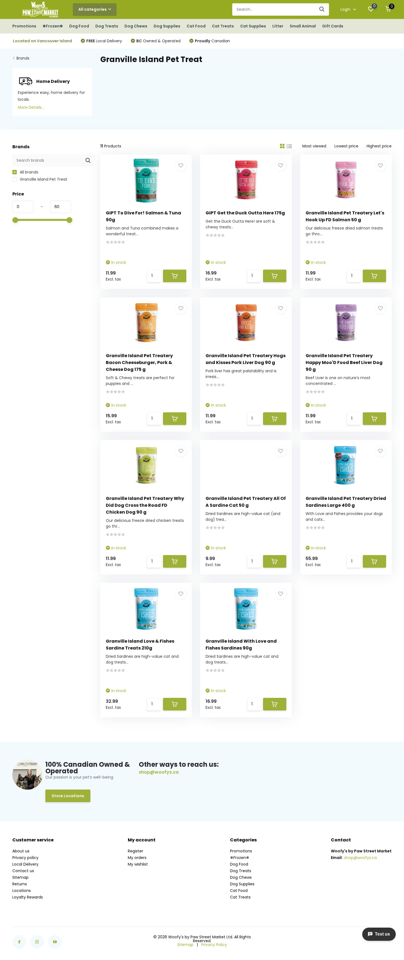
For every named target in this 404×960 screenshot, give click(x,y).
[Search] (322, 9)
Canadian (212, 41)
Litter (277, 26)
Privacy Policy (214, 944)
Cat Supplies (253, 26)
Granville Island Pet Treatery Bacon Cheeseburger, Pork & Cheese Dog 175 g (139, 362)
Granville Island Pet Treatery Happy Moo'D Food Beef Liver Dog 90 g (344, 362)
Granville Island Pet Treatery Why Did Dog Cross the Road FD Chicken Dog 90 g (145, 505)
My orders (137, 857)
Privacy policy (25, 857)
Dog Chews (135, 26)
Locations (21, 890)
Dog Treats (106, 26)
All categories (92, 9)
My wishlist (138, 864)
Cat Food (196, 26)
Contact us (23, 871)
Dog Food (79, 26)
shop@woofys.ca (159, 772)
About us (20, 851)
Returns (19, 884)
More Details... (31, 107)
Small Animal (303, 26)
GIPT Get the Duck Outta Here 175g (245, 213)
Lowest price (346, 146)
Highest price (379, 146)
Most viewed (314, 146)
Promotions (24, 26)
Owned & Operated (158, 41)
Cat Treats (223, 26)
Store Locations (68, 796)
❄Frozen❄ (53, 26)
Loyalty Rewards (27, 897)
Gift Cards (332, 26)
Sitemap (20, 877)
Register (135, 851)
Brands (22, 58)
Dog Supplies (167, 26)
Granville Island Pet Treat (43, 179)
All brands (28, 172)
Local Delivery (104, 41)
